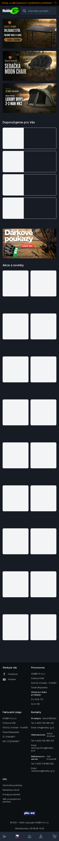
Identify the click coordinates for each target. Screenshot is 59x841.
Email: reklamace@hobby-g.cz (43, 769)
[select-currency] (17, 836)
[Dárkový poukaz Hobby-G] (29, 243)
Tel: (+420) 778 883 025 (42, 763)
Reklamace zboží (11, 790)
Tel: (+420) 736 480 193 (42, 740)
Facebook (13, 674)
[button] (29, 138)
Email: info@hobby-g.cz (42, 727)
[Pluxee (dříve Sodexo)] (29, 813)
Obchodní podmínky (12, 785)
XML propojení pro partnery (12, 800)
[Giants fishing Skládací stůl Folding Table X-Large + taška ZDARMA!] (29, 33)
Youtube (12, 679)
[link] (29, 836)
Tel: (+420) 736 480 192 (42, 723)
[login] (42, 836)
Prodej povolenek (11, 794)
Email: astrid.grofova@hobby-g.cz (42, 748)
